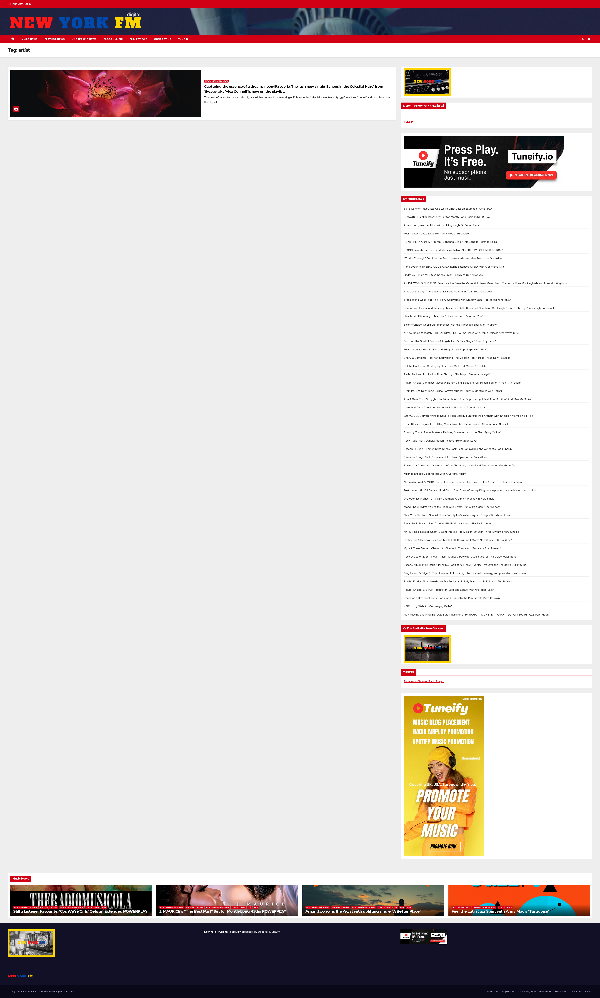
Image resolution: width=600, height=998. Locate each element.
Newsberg (54, 991)
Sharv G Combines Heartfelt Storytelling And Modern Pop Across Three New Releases (457, 357)
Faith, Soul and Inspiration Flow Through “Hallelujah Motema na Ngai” (447, 374)
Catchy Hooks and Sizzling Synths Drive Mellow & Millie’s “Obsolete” (445, 366)
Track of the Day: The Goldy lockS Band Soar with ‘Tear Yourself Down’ (448, 291)
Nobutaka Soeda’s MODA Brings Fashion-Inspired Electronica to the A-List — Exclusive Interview (463, 482)
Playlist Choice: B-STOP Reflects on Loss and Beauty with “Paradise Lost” (449, 589)
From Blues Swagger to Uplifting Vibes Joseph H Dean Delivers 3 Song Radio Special (456, 424)
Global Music (113, 39)
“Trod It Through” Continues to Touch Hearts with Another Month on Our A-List (453, 258)
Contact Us (162, 39)
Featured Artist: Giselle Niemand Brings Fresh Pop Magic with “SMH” (446, 349)
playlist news (92, 907)
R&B (256, 907)
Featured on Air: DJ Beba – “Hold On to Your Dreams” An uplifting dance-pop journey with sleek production (470, 490)
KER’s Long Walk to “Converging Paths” (428, 606)
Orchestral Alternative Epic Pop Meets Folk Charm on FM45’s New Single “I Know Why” (458, 540)
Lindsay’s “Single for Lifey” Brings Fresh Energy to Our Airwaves (443, 275)
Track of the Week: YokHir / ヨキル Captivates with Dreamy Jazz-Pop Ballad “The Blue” (457, 299)
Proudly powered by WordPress (23, 991)
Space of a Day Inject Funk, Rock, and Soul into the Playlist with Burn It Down (452, 598)
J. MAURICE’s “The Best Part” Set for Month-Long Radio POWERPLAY (447, 217)
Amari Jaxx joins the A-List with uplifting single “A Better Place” (442, 225)
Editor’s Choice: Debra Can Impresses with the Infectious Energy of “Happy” (450, 324)
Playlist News (55, 39)
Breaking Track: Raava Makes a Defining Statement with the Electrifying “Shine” (452, 432)
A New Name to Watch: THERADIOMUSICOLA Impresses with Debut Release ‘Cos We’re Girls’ (461, 332)
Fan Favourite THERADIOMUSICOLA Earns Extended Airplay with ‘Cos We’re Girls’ (454, 266)
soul (409, 907)
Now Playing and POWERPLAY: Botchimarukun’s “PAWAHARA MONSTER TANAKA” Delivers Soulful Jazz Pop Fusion (476, 614)
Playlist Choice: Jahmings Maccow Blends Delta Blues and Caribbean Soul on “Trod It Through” (462, 382)
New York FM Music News (216, 81)
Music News (29, 39)
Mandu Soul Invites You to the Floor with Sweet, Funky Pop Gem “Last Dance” (452, 506)
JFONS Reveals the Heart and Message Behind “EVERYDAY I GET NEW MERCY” (453, 250)
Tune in (183, 39)
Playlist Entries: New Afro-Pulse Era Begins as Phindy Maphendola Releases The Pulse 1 (458, 581)
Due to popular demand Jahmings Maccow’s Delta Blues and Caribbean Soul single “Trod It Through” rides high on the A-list (480, 308)
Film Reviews (138, 39)
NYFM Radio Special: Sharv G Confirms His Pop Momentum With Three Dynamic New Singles (461, 531)
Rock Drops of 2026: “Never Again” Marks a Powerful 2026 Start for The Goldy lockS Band (460, 556)
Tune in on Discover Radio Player (424, 681)
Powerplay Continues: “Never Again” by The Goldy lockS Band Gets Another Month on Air (459, 465)
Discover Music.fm (269, 931)
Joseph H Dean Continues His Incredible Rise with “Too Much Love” (445, 407)
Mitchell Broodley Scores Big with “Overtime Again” (435, 473)
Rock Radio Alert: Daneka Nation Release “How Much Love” (440, 440)
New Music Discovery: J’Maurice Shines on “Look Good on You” (443, 316)
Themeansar (68, 991)
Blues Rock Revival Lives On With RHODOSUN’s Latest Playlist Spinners (448, 523)
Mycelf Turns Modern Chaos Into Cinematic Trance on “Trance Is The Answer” (452, 548)
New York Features (48, 907)
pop (249, 907)
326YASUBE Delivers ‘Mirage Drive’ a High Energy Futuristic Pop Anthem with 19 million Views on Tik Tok (468, 415)
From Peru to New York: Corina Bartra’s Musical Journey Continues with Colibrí (453, 390)
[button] (583, 39)
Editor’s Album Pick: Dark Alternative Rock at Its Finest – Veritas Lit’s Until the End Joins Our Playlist (465, 564)
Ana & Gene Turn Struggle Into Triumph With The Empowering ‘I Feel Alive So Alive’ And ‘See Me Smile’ (467, 399)
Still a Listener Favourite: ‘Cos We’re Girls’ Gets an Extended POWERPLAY (449, 208)
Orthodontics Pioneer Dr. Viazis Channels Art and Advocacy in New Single (449, 498)
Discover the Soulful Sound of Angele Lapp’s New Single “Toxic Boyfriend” (450, 341)
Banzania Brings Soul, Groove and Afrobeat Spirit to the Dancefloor (445, 457)
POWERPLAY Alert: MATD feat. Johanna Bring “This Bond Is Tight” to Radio (450, 241)
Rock (104, 907)
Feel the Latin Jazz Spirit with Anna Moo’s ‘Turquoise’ (436, 233)
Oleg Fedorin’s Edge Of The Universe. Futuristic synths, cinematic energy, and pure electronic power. (465, 573)
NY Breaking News (84, 39)
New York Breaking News (25, 907)
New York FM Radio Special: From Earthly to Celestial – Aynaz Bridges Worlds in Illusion (457, 515)
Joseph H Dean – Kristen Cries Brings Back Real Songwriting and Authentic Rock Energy (458, 448)
